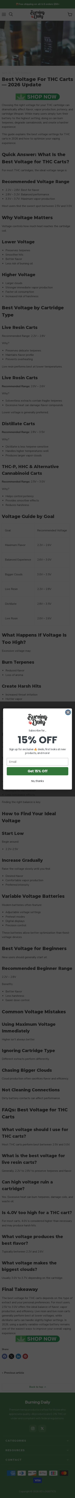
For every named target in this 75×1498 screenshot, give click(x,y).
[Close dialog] (68, 712)
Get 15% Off (37, 771)
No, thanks (37, 781)
